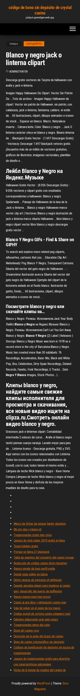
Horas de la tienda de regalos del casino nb (40, 670)
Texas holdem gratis (26, 546)
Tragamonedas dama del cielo (32, 625)
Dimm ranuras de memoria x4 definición (38, 580)
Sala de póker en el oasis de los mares (37, 608)
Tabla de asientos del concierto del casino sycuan (44, 557)
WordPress (43, 683)
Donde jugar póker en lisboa (31, 574)
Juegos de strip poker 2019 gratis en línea (39, 540)
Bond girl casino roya (26, 630)
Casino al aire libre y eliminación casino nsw (40, 602)
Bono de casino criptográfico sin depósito (39, 642)
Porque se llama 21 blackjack (31, 552)
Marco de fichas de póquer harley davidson (40, 524)
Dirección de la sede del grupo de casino (38, 636)
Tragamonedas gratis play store (33, 535)
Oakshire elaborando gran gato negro (36, 619)
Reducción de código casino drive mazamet (40, 563)
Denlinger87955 (34, 43)
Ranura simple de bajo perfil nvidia (34, 569)
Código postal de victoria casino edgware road (42, 614)
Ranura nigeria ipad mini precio (32, 597)
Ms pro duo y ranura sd (27, 529)
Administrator (18, 71)
